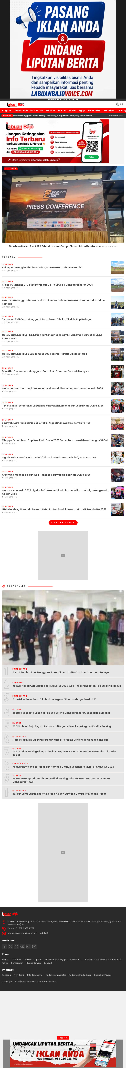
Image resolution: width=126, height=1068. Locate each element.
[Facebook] (4, 946)
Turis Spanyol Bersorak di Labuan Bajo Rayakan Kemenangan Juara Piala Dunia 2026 (53, 405)
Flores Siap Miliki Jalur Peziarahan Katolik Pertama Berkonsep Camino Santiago (60, 739)
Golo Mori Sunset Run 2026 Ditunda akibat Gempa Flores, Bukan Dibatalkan (54, 246)
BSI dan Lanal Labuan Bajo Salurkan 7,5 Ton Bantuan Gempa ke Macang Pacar (59, 793)
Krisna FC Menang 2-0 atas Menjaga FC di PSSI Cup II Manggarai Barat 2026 (47, 284)
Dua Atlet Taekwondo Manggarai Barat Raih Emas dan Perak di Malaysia (45, 371)
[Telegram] (22, 946)
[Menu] (3, 104)
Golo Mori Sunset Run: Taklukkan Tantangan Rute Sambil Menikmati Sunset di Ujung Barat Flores (52, 336)
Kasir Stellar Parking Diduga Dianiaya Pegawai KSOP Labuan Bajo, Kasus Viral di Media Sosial (64, 753)
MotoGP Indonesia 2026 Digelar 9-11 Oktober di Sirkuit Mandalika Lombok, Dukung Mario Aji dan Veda (55, 492)
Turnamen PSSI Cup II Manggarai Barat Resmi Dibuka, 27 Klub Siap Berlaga (46, 319)
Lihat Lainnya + (63, 522)
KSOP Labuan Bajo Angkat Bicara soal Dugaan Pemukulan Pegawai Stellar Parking (61, 726)
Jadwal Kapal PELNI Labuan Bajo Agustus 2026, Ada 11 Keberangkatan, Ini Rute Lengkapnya (66, 685)
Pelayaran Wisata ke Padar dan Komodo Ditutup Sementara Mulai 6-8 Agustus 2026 (63, 766)
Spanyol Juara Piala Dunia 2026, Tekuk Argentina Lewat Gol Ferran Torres (46, 423)
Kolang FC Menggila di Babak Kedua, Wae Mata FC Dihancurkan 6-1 (42, 267)
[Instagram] (28, 946)
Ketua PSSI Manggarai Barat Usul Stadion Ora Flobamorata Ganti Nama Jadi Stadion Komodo (53, 302)
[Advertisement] (63, 1029)
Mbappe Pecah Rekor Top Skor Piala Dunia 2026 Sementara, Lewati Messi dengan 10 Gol (55, 440)
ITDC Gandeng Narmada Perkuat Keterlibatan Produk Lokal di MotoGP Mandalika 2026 (54, 509)
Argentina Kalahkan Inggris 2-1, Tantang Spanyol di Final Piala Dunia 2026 (46, 474)
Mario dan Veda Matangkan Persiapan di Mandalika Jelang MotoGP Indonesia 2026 (52, 388)
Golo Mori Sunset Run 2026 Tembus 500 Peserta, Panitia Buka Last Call (44, 354)
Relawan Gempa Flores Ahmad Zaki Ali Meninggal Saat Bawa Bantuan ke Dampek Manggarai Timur (61, 780)
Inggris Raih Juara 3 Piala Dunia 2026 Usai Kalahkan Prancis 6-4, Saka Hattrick (49, 457)
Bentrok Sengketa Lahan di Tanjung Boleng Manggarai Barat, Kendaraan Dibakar (61, 712)
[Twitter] (10, 946)
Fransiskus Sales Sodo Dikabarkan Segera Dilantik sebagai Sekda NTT (54, 699)
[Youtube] (34, 946)
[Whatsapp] (16, 946)
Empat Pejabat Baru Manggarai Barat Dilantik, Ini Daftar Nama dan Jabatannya (60, 672)
